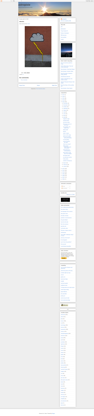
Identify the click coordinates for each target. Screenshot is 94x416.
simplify (62, 281)
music (62, 348)
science (62, 331)
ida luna (62, 405)
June (64, 113)
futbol (62, 381)
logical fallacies (64, 291)
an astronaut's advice (67, 157)
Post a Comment (24, 79)
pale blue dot (63, 226)
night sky (62, 344)
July (64, 111)
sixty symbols (63, 37)
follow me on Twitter (71, 194)
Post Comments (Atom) (40, 88)
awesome (63, 335)
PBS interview (63, 35)
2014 (63, 99)
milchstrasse (63, 232)
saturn (62, 360)
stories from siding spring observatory (67, 137)
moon (62, 350)
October (65, 106)
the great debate (64, 219)
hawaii (62, 392)
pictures (62, 327)
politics (62, 362)
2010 (63, 172)
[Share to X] (26, 72)
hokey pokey (65, 158)
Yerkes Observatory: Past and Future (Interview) (67, 67)
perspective (63, 329)
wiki (61, 26)
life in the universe (64, 224)
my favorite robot (64, 228)
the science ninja (64, 209)
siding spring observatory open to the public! (67, 147)
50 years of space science (66, 230)
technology (63, 325)
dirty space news (64, 213)
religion (62, 390)
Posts (63, 186)
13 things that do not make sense (67, 287)
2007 (63, 177)
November (65, 104)
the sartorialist (64, 293)
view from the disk (64, 221)
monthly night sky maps (65, 272)
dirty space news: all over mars (67, 125)
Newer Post (22, 85)
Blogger (53, 413)
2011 (63, 170)
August (64, 110)
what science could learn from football (67, 153)
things (62, 346)
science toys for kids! (65, 297)
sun (61, 373)
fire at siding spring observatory (67, 207)
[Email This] (24, 72)
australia (62, 341)
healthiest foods (64, 285)
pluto (62, 402)
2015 (63, 98)
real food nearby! (64, 283)
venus (62, 375)
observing (63, 367)
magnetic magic (66, 118)
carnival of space (64, 369)
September (65, 108)
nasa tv (62, 274)
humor (62, 320)
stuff (62, 339)
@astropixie (63, 28)
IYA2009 (62, 398)
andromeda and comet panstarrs (67, 150)
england (62, 371)
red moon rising (66, 122)
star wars (63, 377)
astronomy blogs (64, 279)
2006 (63, 179)
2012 (63, 168)
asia (62, 383)
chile (62, 386)
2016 (63, 96)
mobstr (28, 23)
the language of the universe (66, 211)
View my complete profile (66, 20)
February (65, 164)
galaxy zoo (63, 276)
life (61, 318)
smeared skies (66, 120)
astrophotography (64, 333)
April (64, 117)
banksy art (63, 295)
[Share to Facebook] (28, 72)
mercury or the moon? (65, 237)
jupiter (62, 354)
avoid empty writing (65, 289)
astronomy (63, 314)
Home (38, 85)
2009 (63, 173)
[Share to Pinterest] (29, 72)
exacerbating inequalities (66, 246)
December (65, 103)
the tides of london (64, 215)
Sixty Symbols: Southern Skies (67, 71)
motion (62, 39)
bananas (62, 388)
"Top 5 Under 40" (64, 30)
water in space (66, 133)
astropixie (24, 4)
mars (62, 356)
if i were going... (66, 139)
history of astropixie (65, 33)
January (65, 166)
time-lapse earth (66, 155)
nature (62, 352)
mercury (62, 394)
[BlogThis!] (25, 72)
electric (64, 131)
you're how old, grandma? (66, 241)
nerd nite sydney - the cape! (66, 142)
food (62, 358)
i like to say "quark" (67, 144)
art (23, 74)
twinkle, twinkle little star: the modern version (66, 79)
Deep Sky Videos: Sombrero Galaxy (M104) (66, 74)
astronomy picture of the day (66, 270)
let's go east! (63, 244)
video (62, 316)
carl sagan (63, 396)
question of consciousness (66, 217)
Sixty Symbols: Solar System (66, 88)
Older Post (54, 85)
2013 (63, 101)
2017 (63, 94)
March (64, 162)
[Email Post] (22, 72)
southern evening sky (67, 160)
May (64, 115)
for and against (64, 239)
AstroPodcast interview (65, 76)
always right (65, 129)
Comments (64, 188)
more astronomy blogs (65, 300)
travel (62, 337)
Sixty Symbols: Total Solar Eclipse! (68, 69)
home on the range (67, 134)
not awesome (63, 400)
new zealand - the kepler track (66, 127)
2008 (63, 175)
